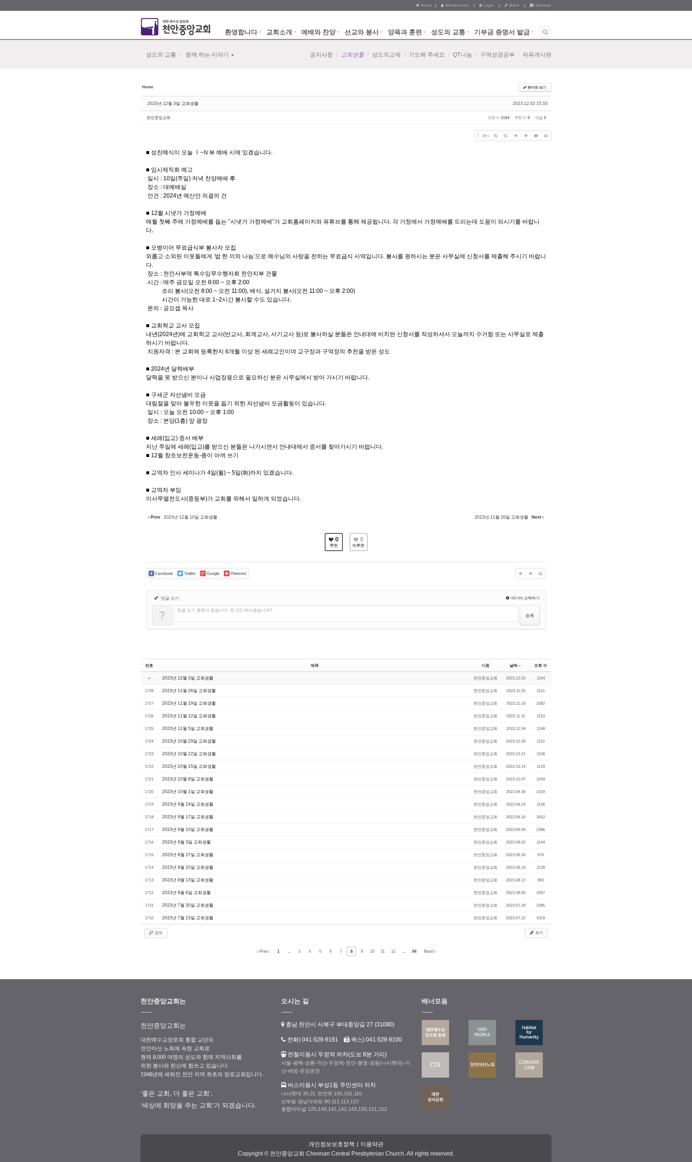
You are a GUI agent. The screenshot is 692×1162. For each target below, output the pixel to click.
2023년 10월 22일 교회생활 (189, 753)
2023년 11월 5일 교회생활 (187, 728)
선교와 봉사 (362, 32)
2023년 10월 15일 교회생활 (189, 766)
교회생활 (352, 55)
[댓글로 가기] (536, 136)
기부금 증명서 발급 (502, 32)
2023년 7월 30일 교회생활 (187, 905)
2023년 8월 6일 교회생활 (186, 892)
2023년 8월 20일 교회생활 (187, 867)
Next (429, 951)
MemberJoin (456, 5)
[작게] (506, 136)
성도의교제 (386, 55)
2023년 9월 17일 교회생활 (187, 816)
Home (426, 5)
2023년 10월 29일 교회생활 (189, 741)
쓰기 (538, 932)
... (289, 951)
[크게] (496, 136)
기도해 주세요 (427, 55)
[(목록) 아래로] (526, 136)
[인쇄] (546, 136)
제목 (315, 665)
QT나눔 (462, 55)
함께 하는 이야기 (207, 55)
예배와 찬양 (318, 32)
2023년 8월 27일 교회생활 (187, 854)
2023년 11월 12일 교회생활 (189, 715)
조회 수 (540, 665)
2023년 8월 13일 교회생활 (187, 879)
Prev (263, 951)
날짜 (514, 665)
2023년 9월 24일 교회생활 (187, 804)
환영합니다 (241, 32)
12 (393, 951)
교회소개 (279, 32)
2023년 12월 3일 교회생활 (173, 103)
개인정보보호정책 (332, 1144)
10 (372, 951)
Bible (514, 5)
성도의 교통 (448, 32)
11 (383, 951)
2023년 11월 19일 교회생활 (189, 703)
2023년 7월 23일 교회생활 (187, 917)
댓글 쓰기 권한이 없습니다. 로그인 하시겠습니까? (224, 610)
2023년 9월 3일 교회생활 (186, 842)
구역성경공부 (497, 55)
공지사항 (321, 55)
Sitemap (542, 5)
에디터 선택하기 (525, 598)
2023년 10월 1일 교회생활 (187, 791)
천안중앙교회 (158, 117)
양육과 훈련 (405, 32)
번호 (149, 665)
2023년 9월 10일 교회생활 (187, 829)
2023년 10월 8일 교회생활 (187, 779)
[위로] (516, 136)
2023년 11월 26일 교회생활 (189, 690)
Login (488, 5)
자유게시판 (537, 55)
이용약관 (371, 1144)
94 (414, 951)
